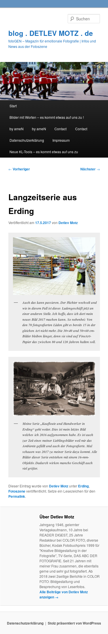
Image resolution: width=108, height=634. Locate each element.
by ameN (17, 128)
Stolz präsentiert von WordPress (74, 623)
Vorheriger (19, 169)
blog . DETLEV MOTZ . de (50, 33)
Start (13, 105)
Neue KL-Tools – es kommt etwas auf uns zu (44, 151)
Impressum (61, 140)
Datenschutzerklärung (27, 140)
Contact (60, 128)
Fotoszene (16, 491)
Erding (83, 486)
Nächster (90, 169)
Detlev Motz (68, 222)
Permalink (16, 496)
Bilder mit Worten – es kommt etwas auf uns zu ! (47, 117)
